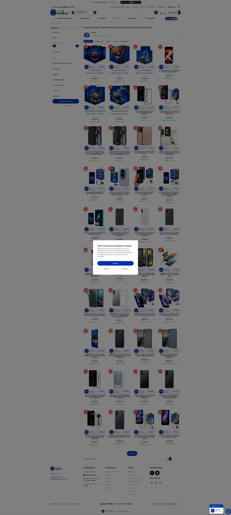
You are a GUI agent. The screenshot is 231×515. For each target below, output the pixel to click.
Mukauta (125, 269)
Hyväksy (115, 263)
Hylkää (106, 269)
